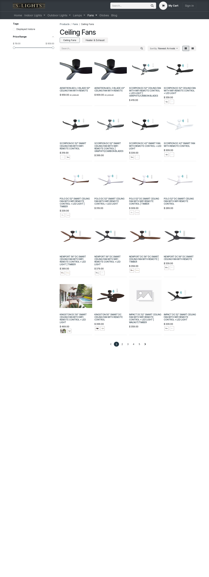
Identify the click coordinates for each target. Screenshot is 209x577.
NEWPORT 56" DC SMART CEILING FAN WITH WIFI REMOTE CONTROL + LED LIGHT (107, 260)
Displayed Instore (25, 29)
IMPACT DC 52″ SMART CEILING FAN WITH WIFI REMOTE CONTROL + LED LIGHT (180, 317)
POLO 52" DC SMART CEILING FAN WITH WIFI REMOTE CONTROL (179, 201)
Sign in (189, 5)
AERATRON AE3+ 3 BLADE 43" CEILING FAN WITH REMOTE (109, 89)
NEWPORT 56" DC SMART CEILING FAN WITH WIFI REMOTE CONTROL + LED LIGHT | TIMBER (73, 260)
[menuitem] (18, 15)
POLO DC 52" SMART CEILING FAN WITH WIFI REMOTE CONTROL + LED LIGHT (109, 201)
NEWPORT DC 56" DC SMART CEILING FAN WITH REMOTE (179, 258)
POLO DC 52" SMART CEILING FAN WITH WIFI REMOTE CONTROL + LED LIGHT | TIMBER (75, 202)
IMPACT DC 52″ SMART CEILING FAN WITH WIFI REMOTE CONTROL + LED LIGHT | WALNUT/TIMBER (145, 318)
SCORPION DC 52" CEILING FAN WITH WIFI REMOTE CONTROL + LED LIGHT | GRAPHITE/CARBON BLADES (145, 92)
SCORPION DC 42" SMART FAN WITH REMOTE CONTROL (179, 144)
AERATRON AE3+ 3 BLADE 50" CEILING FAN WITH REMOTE (75, 89)
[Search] (152, 6)
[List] (192, 48)
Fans (75, 24)
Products (65, 24)
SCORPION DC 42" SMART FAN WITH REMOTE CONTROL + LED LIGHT (145, 146)
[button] (164, 48)
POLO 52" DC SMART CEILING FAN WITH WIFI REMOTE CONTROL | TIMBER (144, 201)
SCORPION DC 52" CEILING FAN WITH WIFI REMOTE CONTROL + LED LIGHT (180, 91)
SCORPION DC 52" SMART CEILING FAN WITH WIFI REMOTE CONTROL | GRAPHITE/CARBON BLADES (108, 147)
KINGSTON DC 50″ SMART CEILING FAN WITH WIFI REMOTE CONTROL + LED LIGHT (73, 318)
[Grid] (185, 48)
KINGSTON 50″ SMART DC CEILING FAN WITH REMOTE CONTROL (108, 317)
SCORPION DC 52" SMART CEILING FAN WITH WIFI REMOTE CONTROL (73, 146)
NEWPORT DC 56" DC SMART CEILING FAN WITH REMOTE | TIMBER (144, 259)
